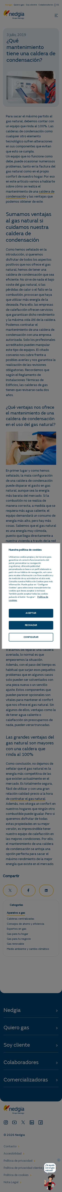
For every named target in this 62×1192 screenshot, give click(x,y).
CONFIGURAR (31, 637)
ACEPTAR (31, 613)
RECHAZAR (31, 625)
